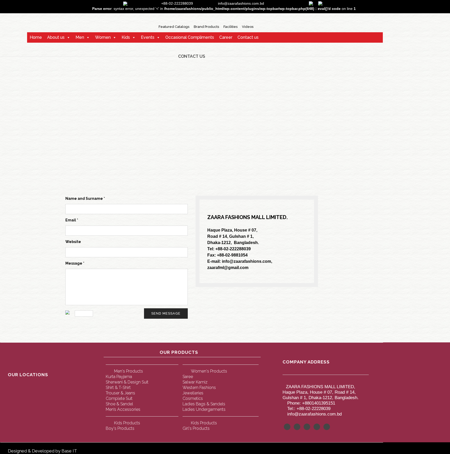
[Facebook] (297, 427)
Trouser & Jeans (120, 393)
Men (80, 37)
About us (56, 37)
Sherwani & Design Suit (127, 382)
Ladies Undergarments (204, 409)
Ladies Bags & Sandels (204, 403)
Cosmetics (193, 398)
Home (36, 37)
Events (147, 37)
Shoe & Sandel (119, 403)
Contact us (248, 37)
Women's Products (209, 371)
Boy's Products (120, 428)
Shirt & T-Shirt (118, 387)
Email (71, 220)
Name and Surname (85, 198)
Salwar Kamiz (195, 382)
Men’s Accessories (123, 409)
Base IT (69, 450)
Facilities (230, 27)
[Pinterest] (307, 427)
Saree (188, 376)
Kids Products (127, 422)
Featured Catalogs (174, 27)
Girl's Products (196, 428)
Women (103, 37)
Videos (247, 27)
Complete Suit (119, 398)
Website (73, 242)
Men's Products (128, 371)
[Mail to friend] (326, 427)
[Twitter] (287, 427)
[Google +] (317, 427)
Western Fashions (199, 387)
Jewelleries (193, 393)
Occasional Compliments (189, 37)
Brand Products (206, 27)
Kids (126, 37)
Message (74, 263)
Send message (165, 313)
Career (225, 37)
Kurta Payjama (119, 376)
